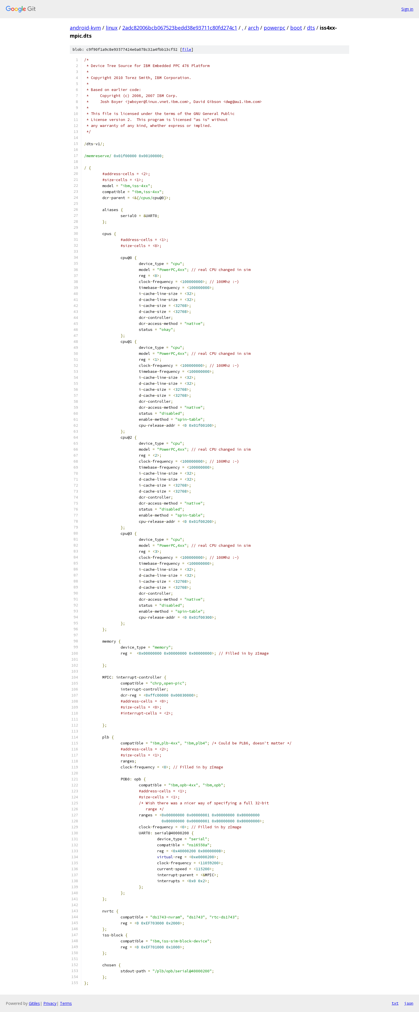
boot (296, 27)
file (186, 49)
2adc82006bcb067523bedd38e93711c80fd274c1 (179, 27)
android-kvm (85, 27)
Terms (66, 1003)
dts (311, 27)
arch (253, 27)
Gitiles (34, 1003)
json (408, 1003)
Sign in (407, 9)
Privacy (49, 1003)
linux (111, 27)
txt (395, 1003)
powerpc (274, 27)
